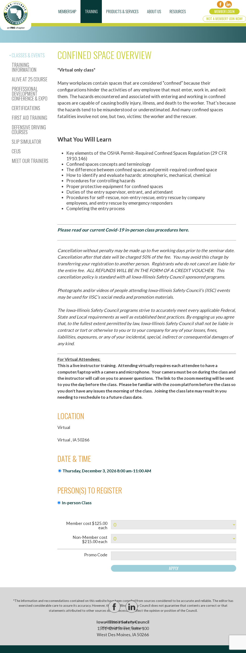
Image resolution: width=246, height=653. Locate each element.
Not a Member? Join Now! (224, 18)
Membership (67, 11)
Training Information (24, 67)
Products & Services (122, 11)
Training (91, 11)
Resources (178, 11)
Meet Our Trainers (30, 160)
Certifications (26, 108)
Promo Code (95, 555)
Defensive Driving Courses (29, 130)
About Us (154, 11)
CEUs (16, 151)
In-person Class (77, 502)
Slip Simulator (26, 141)
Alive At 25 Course (29, 79)
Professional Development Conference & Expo (29, 93)
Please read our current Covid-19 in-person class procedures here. (123, 229)
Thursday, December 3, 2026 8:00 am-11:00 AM (106, 470)
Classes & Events (28, 55)
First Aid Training (29, 117)
